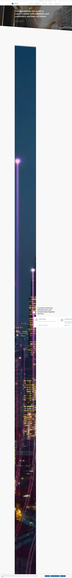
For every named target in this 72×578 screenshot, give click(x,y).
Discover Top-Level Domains (43, 325)
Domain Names (44, 3)
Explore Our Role (67, 325)
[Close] (71, 576)
